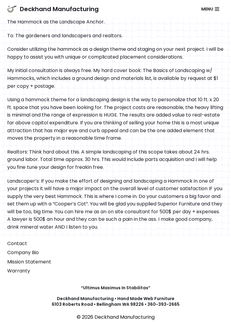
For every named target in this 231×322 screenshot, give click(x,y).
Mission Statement (29, 261)
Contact (17, 243)
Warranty (18, 270)
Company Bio (23, 252)
